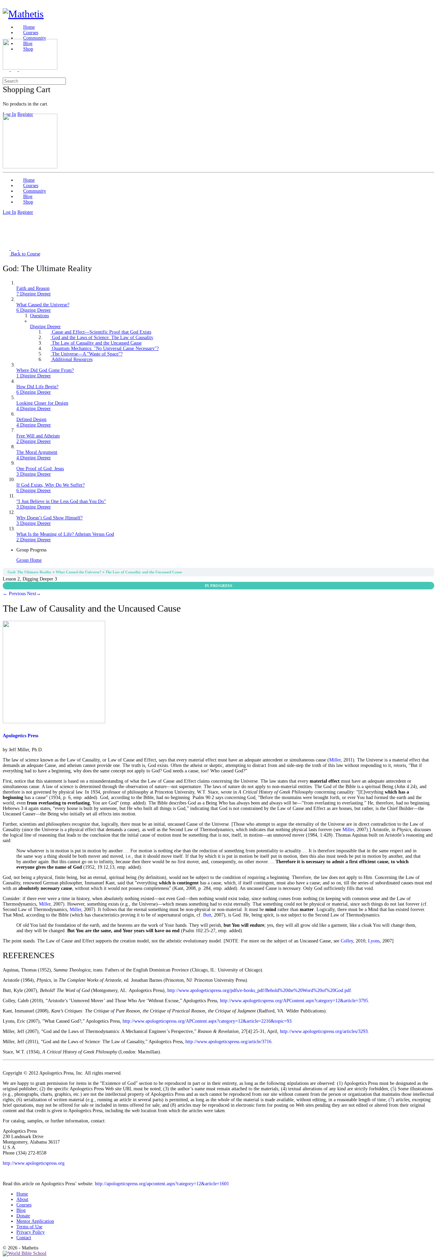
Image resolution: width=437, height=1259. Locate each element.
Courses (23, 1204)
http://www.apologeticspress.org (34, 1163)
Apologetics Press (20, 735)
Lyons (374, 940)
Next (34, 593)
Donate (23, 1215)
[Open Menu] (6, 36)
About (22, 1199)
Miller (335, 760)
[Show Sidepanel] (14, 74)
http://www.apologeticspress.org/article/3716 (228, 1041)
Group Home (29, 560)
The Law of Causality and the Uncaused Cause (143, 572)
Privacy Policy (30, 1232)
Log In (9, 212)
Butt (207, 915)
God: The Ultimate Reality (30, 572)
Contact (23, 1237)
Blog (21, 1210)
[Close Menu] (6, 110)
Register (25, 212)
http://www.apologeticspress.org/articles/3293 (324, 1031)
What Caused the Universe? (79, 572)
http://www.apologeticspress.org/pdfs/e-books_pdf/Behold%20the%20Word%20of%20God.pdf (259, 990)
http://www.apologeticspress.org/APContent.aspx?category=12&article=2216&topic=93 (207, 1021)
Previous (14, 593)
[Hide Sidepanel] (6, 74)
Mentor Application (35, 1221)
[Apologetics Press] (54, 721)
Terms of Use (29, 1226)
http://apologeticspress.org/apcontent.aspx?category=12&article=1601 (162, 1183)
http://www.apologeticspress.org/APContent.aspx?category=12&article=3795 (294, 1000)
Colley (347, 940)
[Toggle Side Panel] (6, 5)
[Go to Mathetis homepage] (23, 13)
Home (22, 1194)
